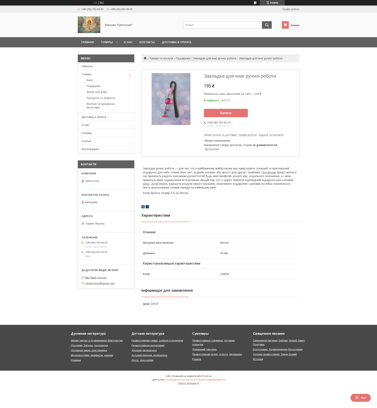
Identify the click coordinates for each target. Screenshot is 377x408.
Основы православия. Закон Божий (275, 354)
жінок (146, 183)
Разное (196, 359)
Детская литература (144, 350)
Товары (107, 42)
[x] (147, 207)
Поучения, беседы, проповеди (89, 345)
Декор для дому (97, 91)
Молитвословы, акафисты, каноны (92, 355)
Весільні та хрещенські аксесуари (101, 105)
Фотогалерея (90, 149)
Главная (87, 42)
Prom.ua (207, 376)
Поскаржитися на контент (180, 379)
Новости (87, 66)
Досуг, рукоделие (142, 360)
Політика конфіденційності (210, 379)
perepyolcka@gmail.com (99, 283)
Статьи (86, 141)
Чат (363, 397)
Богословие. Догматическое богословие (278, 349)
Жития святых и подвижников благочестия (97, 340)
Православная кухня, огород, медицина (217, 354)
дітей (154, 183)
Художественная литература (149, 355)
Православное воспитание (148, 345)
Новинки (76, 360)
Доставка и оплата (176, 42)
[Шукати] (267, 25)
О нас (128, 42)
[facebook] (143, 207)
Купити (226, 113)
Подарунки (183, 58)
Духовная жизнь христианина (89, 350)
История (258, 359)
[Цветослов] (89, 32)
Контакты (147, 42)
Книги (90, 80)
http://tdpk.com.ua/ (95, 277)
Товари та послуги (161, 58)
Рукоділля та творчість (101, 97)
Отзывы (87, 133)
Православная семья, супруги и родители (157, 340)
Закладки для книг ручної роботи (214, 58)
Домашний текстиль (204, 349)
